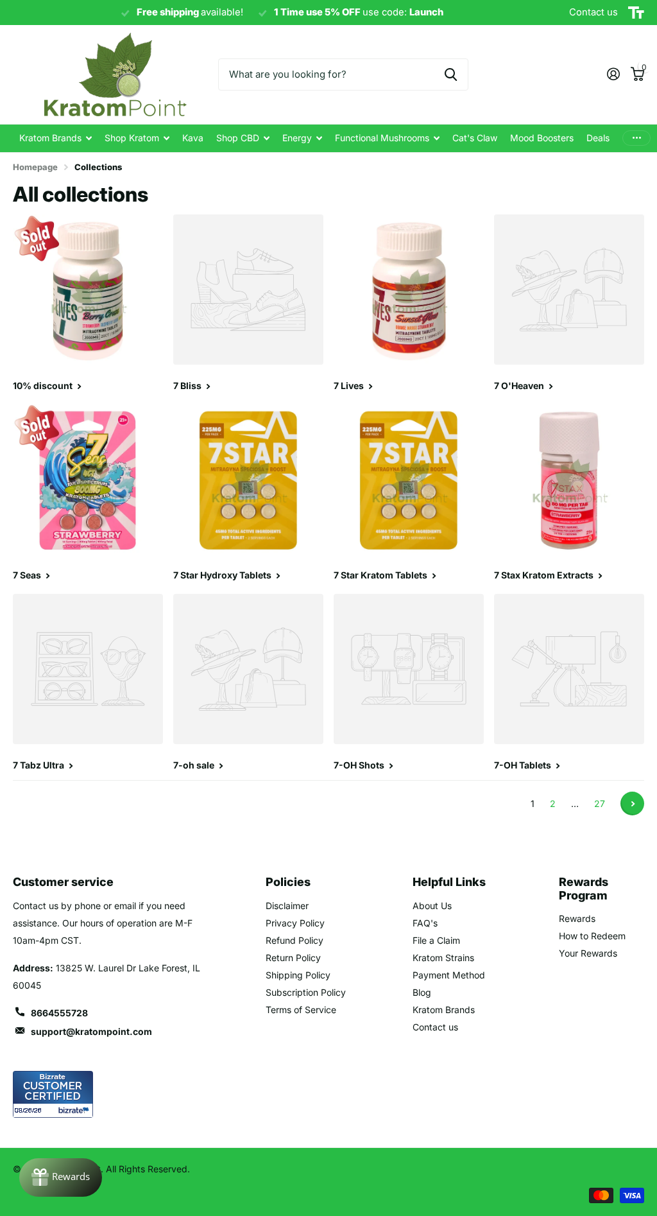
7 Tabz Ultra (39, 765)
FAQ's (425, 922)
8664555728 (59, 1012)
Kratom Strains (443, 957)
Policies (288, 882)
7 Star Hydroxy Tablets (223, 574)
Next (632, 803)
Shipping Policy (298, 974)
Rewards (577, 918)
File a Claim (436, 940)
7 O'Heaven (520, 385)
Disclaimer (287, 905)
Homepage (35, 167)
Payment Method (449, 974)
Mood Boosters (542, 137)
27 (599, 803)
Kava (192, 137)
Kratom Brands (444, 1009)
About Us (432, 905)
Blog (422, 992)
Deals (598, 137)
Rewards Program (583, 888)
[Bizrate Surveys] (75, 1110)
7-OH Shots (360, 765)
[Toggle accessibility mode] (636, 12)
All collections (55, 138)
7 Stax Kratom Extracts (544, 574)
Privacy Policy (295, 922)
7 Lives (350, 385)
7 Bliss (188, 385)
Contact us (435, 1026)
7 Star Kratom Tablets (381, 574)
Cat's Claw (474, 137)
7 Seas (28, 574)
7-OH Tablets (523, 765)
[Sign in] (613, 74)
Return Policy (293, 957)
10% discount (43, 385)
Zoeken (450, 74)
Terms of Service (301, 1009)
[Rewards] (60, 1177)
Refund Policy (294, 940)
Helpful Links (449, 882)
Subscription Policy (306, 992)
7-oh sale (194, 765)
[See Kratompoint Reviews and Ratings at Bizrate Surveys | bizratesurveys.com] (53, 1094)
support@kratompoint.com (91, 1031)
